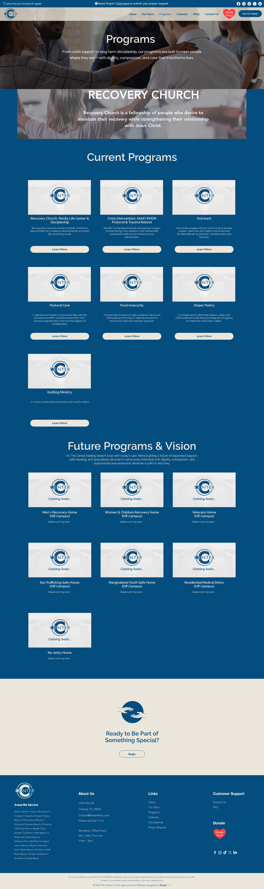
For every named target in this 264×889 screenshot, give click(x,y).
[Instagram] (244, 4)
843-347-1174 (95, 820)
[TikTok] (249, 4)
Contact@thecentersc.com (94, 815)
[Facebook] (238, 4)
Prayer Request (157, 827)
